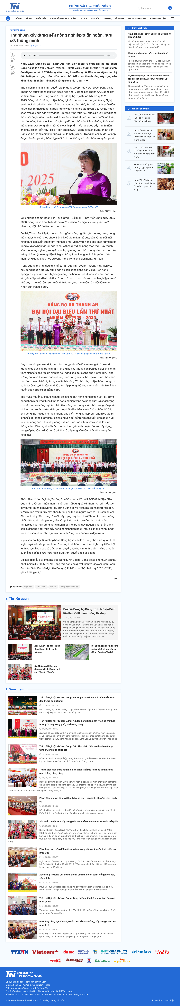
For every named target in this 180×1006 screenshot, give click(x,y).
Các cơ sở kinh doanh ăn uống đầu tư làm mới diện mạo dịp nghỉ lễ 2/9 (144, 152)
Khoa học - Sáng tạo (114, 18)
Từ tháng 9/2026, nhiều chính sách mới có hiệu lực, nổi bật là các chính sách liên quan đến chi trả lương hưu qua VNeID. (149, 44)
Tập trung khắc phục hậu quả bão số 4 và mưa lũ (148, 55)
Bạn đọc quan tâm (140, 108)
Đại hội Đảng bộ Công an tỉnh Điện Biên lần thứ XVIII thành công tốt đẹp (89, 611)
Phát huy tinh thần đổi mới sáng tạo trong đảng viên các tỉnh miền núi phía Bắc (77, 850)
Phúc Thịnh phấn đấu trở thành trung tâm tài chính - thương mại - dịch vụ (78, 799)
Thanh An (41, 586)
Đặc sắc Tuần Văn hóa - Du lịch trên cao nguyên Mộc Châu (144, 117)
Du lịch (83, 18)
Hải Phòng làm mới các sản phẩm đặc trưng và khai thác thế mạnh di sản (144, 135)
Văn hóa (95, 18)
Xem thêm (16, 689)
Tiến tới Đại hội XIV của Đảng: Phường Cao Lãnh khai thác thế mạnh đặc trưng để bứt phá (76, 699)
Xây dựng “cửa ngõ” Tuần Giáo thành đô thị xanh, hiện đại (47, 648)
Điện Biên (37, 45)
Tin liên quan (19, 598)
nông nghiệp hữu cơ (69, 586)
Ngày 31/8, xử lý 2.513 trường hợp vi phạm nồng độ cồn (144, 167)
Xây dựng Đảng (17, 29)
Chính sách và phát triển (63, 18)
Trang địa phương (137, 18)
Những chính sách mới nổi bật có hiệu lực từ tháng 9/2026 (149, 35)
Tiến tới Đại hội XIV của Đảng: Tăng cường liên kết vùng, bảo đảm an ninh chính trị (77, 899)
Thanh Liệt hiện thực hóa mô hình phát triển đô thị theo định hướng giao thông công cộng (76, 771)
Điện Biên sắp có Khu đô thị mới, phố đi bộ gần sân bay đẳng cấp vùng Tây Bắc (104, 648)
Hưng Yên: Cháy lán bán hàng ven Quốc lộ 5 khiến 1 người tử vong (144, 184)
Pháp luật (41, 18)
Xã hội (29, 18)
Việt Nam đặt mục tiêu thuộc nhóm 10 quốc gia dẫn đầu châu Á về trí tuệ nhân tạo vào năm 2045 (149, 78)
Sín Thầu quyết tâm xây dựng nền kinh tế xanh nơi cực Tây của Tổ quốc (47, 669)
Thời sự (18, 18)
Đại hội (53, 586)
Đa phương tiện (158, 18)
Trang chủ (157, 1000)
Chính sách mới (139, 27)
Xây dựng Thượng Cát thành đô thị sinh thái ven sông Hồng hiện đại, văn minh (77, 876)
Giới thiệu (169, 1000)
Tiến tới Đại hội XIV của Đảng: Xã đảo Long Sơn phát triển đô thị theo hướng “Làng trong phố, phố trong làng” (77, 722)
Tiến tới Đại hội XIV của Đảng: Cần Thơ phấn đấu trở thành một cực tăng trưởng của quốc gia (76, 748)
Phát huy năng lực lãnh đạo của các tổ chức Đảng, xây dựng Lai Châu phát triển (77, 923)
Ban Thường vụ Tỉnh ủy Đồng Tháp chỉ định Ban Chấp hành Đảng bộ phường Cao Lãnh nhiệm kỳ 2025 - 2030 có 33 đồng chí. (78, 711)
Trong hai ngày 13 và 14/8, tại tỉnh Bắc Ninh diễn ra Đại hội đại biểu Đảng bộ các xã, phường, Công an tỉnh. (77, 911)
